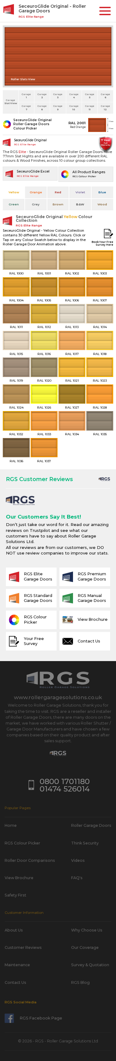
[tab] (13, 192)
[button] (105, 11)
